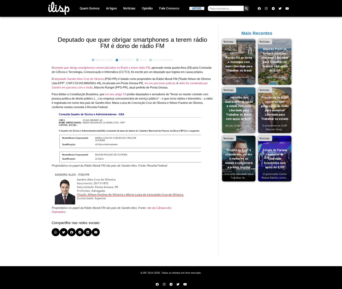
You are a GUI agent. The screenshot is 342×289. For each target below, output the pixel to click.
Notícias (129, 8)
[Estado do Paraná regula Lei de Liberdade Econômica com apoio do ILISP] (274, 158)
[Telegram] (273, 8)
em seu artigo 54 (115, 94)
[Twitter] (280, 8)
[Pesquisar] (246, 8)
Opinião (147, 8)
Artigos (111, 8)
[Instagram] (266, 8)
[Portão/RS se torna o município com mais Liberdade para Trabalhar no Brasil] (238, 62)
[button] (56, 232)
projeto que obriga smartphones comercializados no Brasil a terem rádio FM (102, 67)
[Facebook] (259, 8)
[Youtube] (287, 8)
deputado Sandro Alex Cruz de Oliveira (79, 78)
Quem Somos (90, 8)
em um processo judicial (159, 83)
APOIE (196, 8)
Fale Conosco (169, 8)
